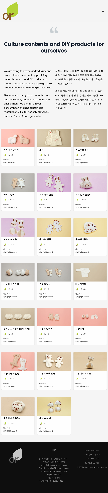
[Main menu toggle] (102, 10)
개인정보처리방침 (92, 450)
